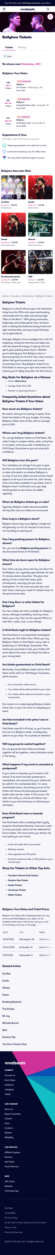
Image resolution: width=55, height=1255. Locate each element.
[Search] (48, 9)
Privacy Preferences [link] (14, 1232)
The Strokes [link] (8, 1009)
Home (5, 296)
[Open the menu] (4, 9)
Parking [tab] (22, 47)
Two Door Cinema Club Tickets (23, 875)
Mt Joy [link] (6, 1016)
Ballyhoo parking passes (34, 548)
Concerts (15, 296)
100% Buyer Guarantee (31, 3)
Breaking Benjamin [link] (12, 1002)
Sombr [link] (5, 980)
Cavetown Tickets (17, 890)
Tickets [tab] (9, 47)
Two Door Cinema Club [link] (14, 1044)
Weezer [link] (6, 987)
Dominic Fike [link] (8, 1037)
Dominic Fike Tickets (18, 880)
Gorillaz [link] (6, 973)
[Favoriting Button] (50, 17)
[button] (7, 56)
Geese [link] (5, 995)
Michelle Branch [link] (10, 1023)
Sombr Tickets (15, 885)
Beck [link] (4, 1030)
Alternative (28, 296)
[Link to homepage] (27, 9)
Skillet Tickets (15, 895)
